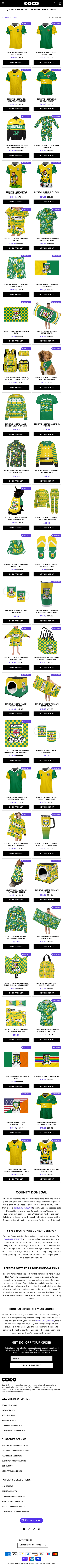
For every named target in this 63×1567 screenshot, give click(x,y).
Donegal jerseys (23, 1208)
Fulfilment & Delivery (12, 1456)
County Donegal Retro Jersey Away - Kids (16, 798)
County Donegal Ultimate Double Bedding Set (16, 1031)
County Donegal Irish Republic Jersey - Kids (47, 1124)
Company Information (12, 1425)
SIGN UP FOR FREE (31, 1365)
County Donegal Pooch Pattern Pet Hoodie (16, 891)
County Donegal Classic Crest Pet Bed (16, 705)
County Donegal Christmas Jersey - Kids (46, 1170)
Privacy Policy (8, 1410)
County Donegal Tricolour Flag (16, 1077)
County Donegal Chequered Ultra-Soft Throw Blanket (16, 751)
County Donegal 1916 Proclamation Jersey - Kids (16, 1170)
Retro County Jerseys (12, 1501)
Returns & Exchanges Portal (15, 1446)
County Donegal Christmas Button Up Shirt (16, 472)
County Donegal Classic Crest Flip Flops (46, 565)
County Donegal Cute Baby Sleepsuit (46, 146)
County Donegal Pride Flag (46, 1076)
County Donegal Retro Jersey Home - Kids (46, 798)
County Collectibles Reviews (15, 1511)
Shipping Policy (9, 1420)
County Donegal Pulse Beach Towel (46, 332)
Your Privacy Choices (12, 1471)
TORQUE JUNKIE (49, 1563)
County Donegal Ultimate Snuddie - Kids (16, 659)
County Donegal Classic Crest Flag (46, 286)
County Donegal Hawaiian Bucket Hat (16, 565)
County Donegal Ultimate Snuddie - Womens (16, 845)
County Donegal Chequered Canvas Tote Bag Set (46, 659)
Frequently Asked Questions (15, 1451)
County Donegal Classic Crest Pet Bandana (46, 379)
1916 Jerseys (7, 1486)
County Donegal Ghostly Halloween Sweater (16, 937)
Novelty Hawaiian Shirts (13, 1506)
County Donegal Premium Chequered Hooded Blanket (16, 984)
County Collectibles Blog (14, 1431)
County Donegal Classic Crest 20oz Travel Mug (46, 612)
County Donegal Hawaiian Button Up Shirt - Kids (47, 1031)
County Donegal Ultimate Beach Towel (47, 705)
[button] (54, 3)
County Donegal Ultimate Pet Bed (47, 891)
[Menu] (2, 3)
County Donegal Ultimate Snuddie (16, 239)
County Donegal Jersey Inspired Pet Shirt (16, 519)
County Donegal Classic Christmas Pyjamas (46, 519)
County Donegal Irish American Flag (16, 1124)
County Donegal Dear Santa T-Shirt (47, 425)
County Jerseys (9, 1491)
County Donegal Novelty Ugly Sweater (46, 472)
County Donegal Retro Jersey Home (16, 54)
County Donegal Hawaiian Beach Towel (47, 937)
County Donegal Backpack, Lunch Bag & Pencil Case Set (16, 379)
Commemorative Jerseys (13, 1496)
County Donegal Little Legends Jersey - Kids (16, 193)
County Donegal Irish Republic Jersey (47, 100)
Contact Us (7, 1466)
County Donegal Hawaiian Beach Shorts (16, 286)
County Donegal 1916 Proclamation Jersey (16, 100)
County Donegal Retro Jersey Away (46, 54)
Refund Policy (8, 1415)
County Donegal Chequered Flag (16, 332)
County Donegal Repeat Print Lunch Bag (46, 984)
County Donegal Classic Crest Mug (16, 612)
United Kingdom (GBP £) (30, 1545)
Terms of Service (9, 1405)
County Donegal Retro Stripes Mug (46, 751)
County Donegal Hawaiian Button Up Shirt (47, 239)
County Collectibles (22, 1563)
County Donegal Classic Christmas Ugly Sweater (16, 425)
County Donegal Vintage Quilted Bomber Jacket (16, 146)
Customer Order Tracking (14, 1461)
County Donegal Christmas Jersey (46, 193)
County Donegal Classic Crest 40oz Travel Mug (46, 845)
